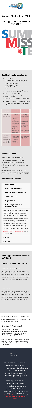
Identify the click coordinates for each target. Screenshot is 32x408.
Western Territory (11, 396)
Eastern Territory (9, 395)
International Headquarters (19, 397)
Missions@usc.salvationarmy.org (13, 231)
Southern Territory (21, 395)
